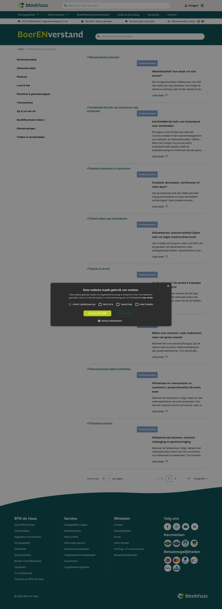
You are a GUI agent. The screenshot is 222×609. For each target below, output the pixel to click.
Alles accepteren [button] (97, 313)
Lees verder (147, 297)
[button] (111, 320)
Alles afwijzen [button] (126, 313)
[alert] (111, 304)
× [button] (168, 286)
